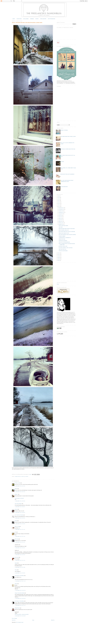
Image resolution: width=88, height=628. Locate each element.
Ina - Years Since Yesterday (19, 514)
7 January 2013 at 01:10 (20, 491)
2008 (59, 258)
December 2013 (61, 207)
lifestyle (23, 476)
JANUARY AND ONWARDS (63, 250)
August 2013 (61, 213)
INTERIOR (32, 18)
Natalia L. (16, 494)
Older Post (52, 620)
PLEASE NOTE (19, 18)
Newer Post (13, 620)
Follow (58, 284)
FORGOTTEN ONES (62, 239)
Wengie (16, 583)
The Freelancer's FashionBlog (19, 575)
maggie (16, 562)
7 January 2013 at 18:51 (20, 547)
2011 (59, 254)
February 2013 (61, 222)
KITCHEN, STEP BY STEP (63, 246)
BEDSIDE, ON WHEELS (64, 130)
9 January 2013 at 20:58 (20, 572)
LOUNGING (62, 161)
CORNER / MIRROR (62, 236)
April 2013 (60, 219)
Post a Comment (14, 618)
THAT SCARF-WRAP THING (63, 225)
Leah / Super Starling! (18, 503)
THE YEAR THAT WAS (62, 249)
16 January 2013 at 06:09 (20, 615)
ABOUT (13, 18)
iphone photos (18, 476)
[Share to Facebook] (38, 474)
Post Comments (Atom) (19, 622)
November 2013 (61, 209)
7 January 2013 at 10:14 (20, 518)
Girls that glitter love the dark (19, 498)
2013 (59, 206)
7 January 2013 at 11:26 (20, 536)
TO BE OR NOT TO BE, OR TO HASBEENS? (67, 174)
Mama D (16, 509)
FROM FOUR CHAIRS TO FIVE (64, 233)
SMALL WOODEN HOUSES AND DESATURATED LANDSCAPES (27, 22)
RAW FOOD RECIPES (51, 18)
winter (26, 476)
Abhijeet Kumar (17, 607)
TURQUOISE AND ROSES (63, 240)
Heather (16, 488)
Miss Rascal (16, 557)
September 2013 (61, 212)
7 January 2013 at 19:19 (20, 554)
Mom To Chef (17, 526)
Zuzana (16, 520)
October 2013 (61, 210)
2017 (59, 200)
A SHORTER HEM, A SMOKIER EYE (65, 237)
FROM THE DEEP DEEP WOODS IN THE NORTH (67, 228)
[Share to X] (36, 474)
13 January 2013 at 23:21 (20, 605)
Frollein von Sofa (17, 482)
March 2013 (61, 221)
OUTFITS (36, 18)
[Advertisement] (66, 272)
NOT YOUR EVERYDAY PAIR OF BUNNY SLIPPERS (67, 234)
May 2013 (60, 218)
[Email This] (34, 474)
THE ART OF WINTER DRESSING (64, 242)
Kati (15, 532)
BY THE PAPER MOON (64, 186)
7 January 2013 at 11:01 (20, 529)
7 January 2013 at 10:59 (20, 523)
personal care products (25, 614)
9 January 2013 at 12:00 (20, 567)
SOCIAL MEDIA (26, 18)
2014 (59, 204)
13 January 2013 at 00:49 (20, 598)
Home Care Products (18, 614)
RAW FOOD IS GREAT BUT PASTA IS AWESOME (67, 231)
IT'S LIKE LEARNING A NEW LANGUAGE (65, 247)
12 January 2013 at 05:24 (20, 590)
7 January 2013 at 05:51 (20, 506)
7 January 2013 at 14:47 (20, 542)
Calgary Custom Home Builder (19, 592)
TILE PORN (60, 227)
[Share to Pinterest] (39, 474)
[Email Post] (32, 474)
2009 (59, 257)
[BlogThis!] (35, 474)
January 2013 (61, 224)
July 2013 (60, 215)
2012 (59, 252)
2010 (59, 255)
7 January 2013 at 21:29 (20, 560)
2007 (59, 260)
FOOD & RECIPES (43, 18)
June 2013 (60, 216)
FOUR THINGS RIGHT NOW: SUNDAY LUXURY (68, 136)
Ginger (16, 569)
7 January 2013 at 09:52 (20, 512)
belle (19, 527)
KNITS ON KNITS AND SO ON (64, 230)
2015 (59, 203)
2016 (59, 201)
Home (33, 620)
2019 (59, 197)
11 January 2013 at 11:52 (20, 581)
